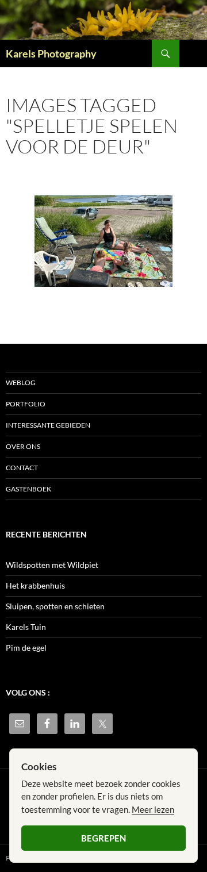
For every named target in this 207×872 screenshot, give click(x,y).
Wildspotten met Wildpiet (52, 565)
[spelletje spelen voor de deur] (103, 241)
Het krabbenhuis (35, 585)
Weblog (21, 382)
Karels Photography (51, 53)
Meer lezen (153, 809)
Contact (22, 467)
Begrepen (103, 838)
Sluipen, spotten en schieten (55, 606)
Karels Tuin (26, 627)
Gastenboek (28, 489)
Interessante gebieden (48, 425)
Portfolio (25, 403)
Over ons (23, 446)
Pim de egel (26, 647)
